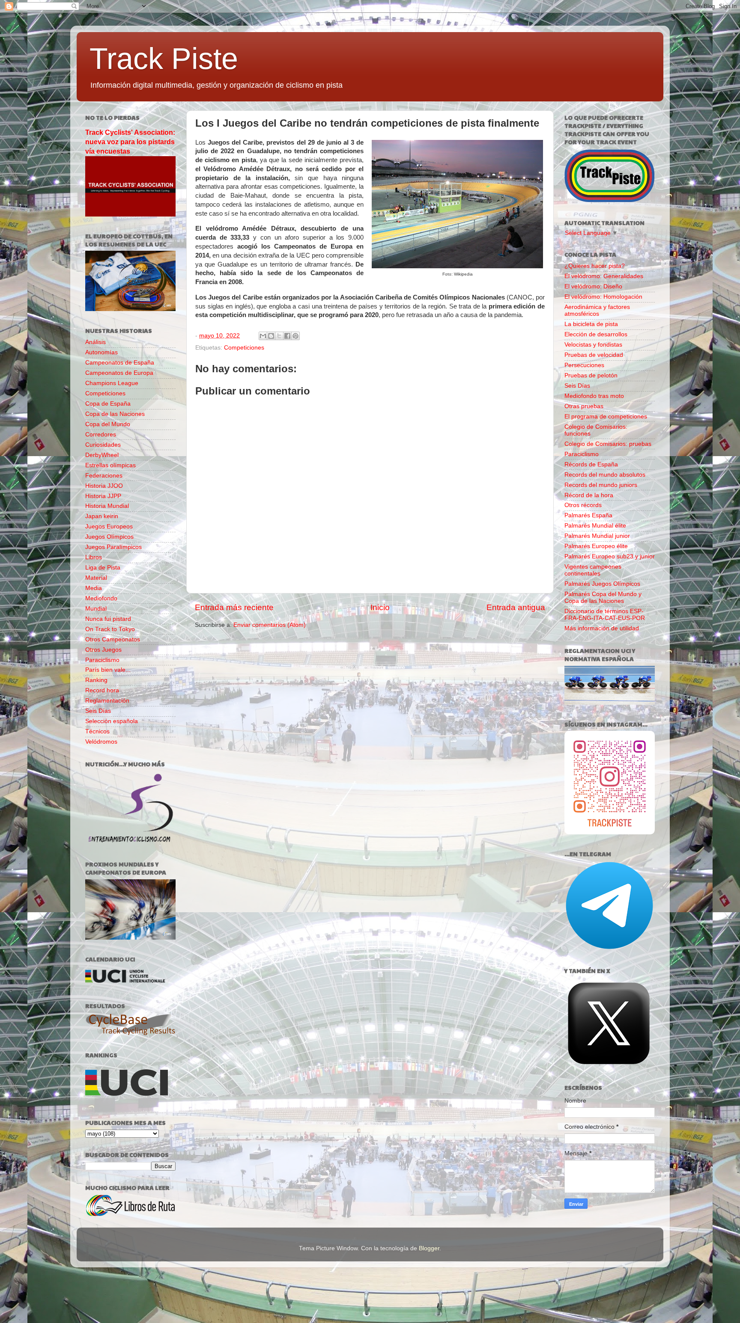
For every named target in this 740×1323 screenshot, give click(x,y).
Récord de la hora (588, 495)
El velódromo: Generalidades (603, 276)
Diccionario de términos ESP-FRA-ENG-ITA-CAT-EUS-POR (604, 614)
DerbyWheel (102, 455)
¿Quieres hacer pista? (594, 266)
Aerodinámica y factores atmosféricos (597, 310)
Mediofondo (101, 598)
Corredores (100, 434)
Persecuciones (584, 365)
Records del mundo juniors (600, 485)
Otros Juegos (103, 650)
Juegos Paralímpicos (113, 547)
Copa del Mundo (107, 424)
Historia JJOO (104, 486)
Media (93, 588)
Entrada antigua (515, 607)
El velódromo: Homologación (603, 297)
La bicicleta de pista (591, 324)
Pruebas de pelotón (591, 375)
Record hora (102, 690)
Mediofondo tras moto (594, 396)
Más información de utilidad (601, 628)
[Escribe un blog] (271, 336)
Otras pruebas (583, 406)
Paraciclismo (102, 660)
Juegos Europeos (109, 526)
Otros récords (583, 505)
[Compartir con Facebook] (287, 336)
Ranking (96, 680)
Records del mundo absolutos (604, 475)
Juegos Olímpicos (109, 537)
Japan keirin (101, 516)
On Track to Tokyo (110, 629)
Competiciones (244, 347)
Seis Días (98, 711)
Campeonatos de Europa (119, 373)
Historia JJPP (103, 496)
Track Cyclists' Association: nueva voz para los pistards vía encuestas (130, 142)
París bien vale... (108, 670)
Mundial (96, 608)
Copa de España (108, 403)
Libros (93, 557)
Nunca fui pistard (108, 619)
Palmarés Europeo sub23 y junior (609, 556)
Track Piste (164, 58)
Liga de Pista (102, 567)
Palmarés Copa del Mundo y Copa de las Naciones (603, 597)
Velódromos (101, 742)
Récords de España (591, 464)
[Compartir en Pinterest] (295, 336)
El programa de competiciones (605, 416)
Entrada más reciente (234, 607)
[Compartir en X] (279, 336)
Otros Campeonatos (112, 639)
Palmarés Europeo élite (596, 546)
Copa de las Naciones (115, 414)
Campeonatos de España (119, 362)
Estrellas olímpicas (110, 465)
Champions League (111, 383)
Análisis (95, 342)
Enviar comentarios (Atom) (269, 625)
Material (96, 578)
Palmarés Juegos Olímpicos (602, 584)
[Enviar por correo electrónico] (263, 336)
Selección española (111, 721)
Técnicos (97, 731)
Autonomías (101, 352)
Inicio (380, 607)
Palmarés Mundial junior (597, 536)
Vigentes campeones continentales (592, 570)
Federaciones (103, 475)
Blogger (429, 1248)
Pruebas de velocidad (593, 355)
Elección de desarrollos (595, 334)
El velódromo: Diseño (593, 286)
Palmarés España (588, 515)
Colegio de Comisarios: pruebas (607, 444)
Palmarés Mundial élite (595, 525)
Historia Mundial (107, 506)
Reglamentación (107, 700)
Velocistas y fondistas (593, 344)
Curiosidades (103, 445)
